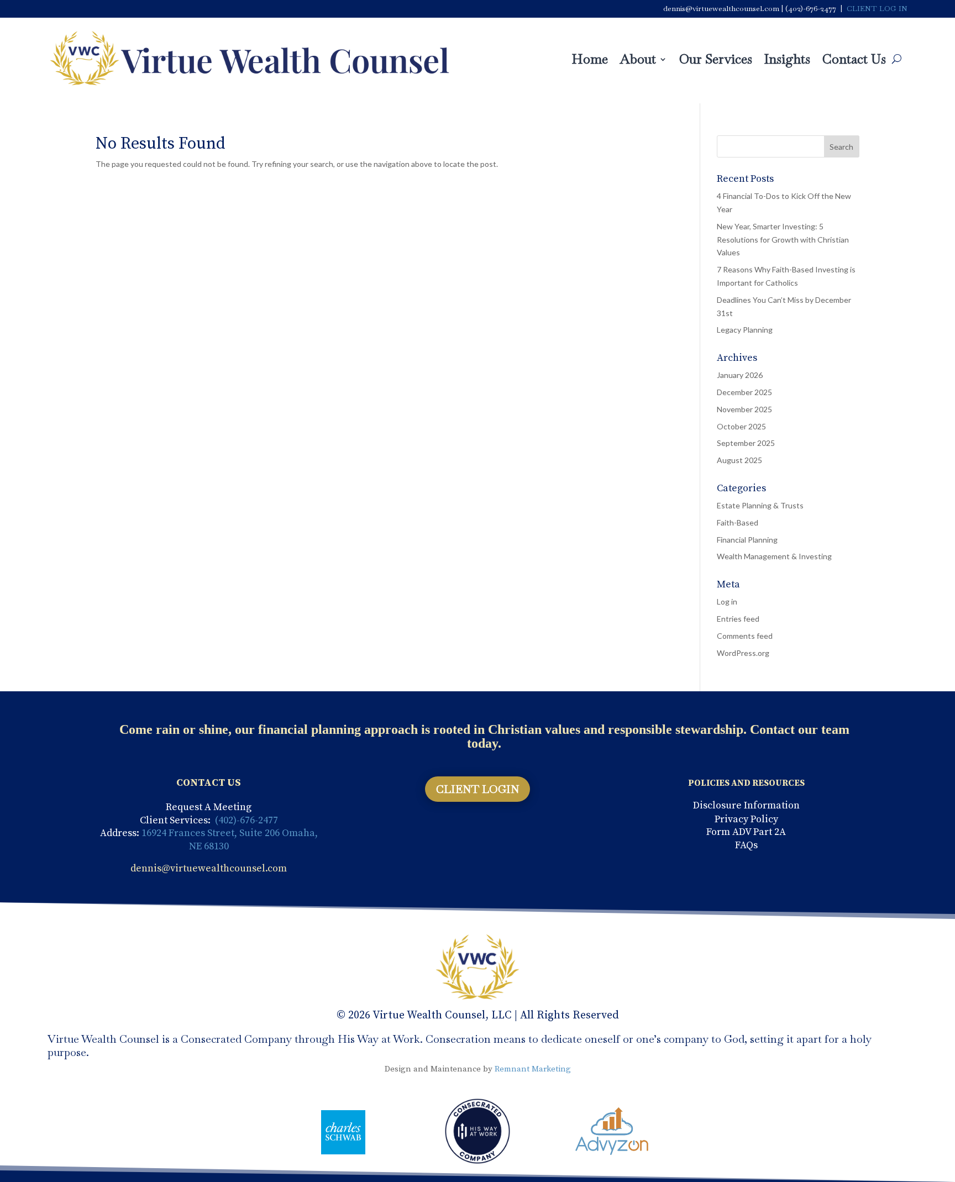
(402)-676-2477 (246, 820)
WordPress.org (743, 653)
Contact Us (854, 61)
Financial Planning (747, 539)
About (638, 61)
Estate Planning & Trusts (760, 505)
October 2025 (741, 426)
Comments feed (745, 635)
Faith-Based (737, 522)
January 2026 (740, 375)
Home (590, 61)
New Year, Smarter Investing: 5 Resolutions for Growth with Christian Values (783, 240)
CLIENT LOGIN (477, 789)
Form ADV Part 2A (746, 832)
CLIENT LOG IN (877, 8)
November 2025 (744, 409)
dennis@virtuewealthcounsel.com (721, 8)
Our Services (715, 61)
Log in (727, 601)
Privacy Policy (746, 819)
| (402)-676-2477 (808, 8)
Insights (787, 61)
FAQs (746, 845)
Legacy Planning (745, 329)
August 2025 (739, 460)
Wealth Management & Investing (774, 556)
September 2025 (746, 443)
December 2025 (744, 392)
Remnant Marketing (533, 1069)
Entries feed (738, 618)
